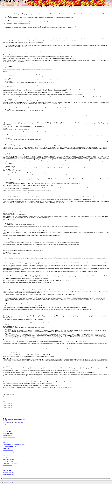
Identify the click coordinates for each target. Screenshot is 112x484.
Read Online (5, 420)
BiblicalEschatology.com (10, 482)
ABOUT (6, 431)
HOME (4, 431)
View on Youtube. (20, 422)
